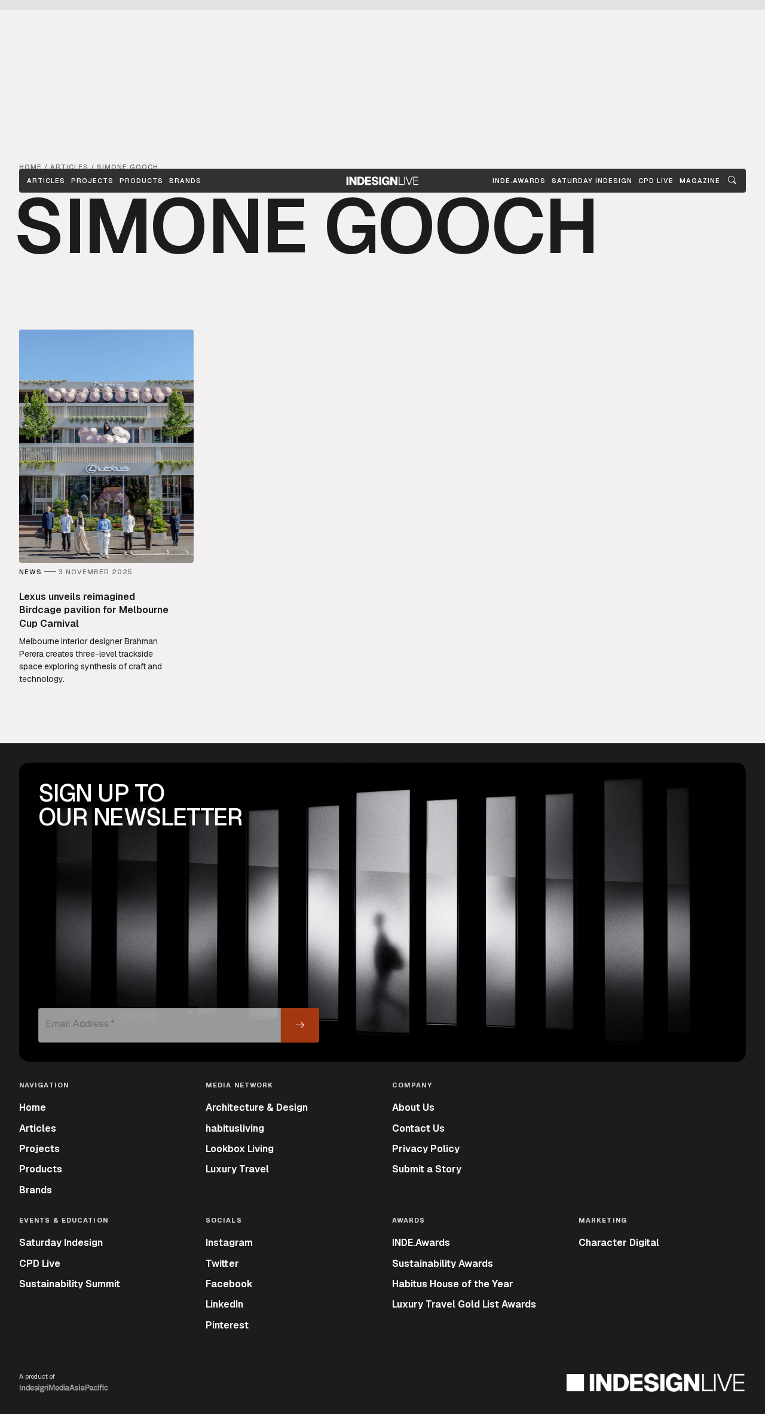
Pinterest (227, 1325)
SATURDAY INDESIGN (592, 180)
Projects (92, 180)
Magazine (700, 180)
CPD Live (39, 1263)
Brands (185, 180)
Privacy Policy (426, 1148)
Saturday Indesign (61, 1242)
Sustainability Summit (69, 1284)
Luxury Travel (237, 1169)
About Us (413, 1107)
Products (141, 180)
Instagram (229, 1242)
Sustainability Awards (442, 1263)
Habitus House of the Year (452, 1284)
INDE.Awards (421, 1242)
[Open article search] (732, 180)
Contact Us (418, 1128)
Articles (46, 180)
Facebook (229, 1284)
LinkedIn (224, 1304)
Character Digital (619, 1242)
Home (32, 1107)
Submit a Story (426, 1169)
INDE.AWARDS (519, 180)
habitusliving (235, 1128)
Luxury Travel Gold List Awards (464, 1304)
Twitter (222, 1263)
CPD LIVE (656, 180)
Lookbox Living (240, 1148)
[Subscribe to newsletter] (300, 1025)
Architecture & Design (257, 1107)
